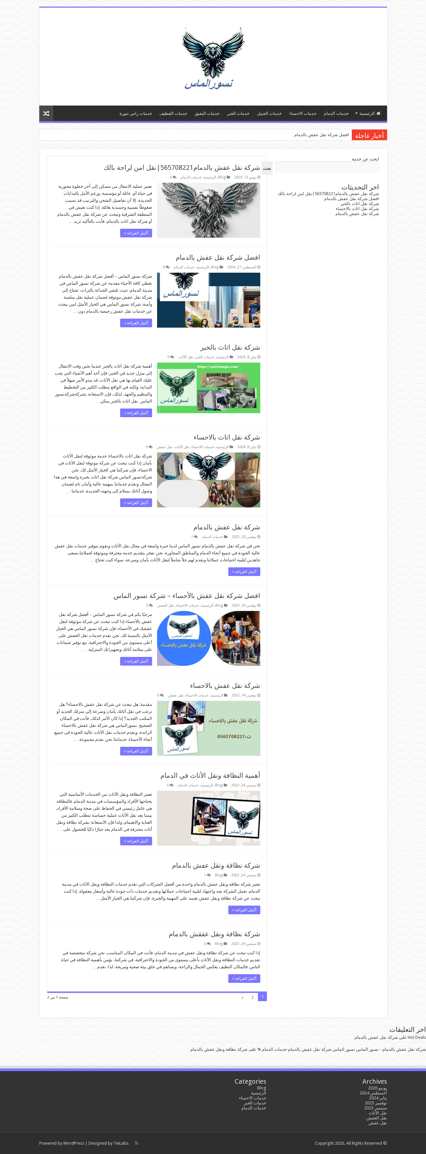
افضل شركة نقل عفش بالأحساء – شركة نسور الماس (186, 596)
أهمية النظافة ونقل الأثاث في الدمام (210, 775)
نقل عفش (164, 447)
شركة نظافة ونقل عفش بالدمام (216, 865)
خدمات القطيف (173, 113)
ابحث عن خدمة (365, 158)
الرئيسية (367, 113)
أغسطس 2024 (373, 1092)
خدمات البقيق (207, 113)
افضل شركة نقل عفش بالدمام (321, 134)
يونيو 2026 (377, 1087)
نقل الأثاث (185, 357)
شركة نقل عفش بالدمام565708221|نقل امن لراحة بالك (182, 167)
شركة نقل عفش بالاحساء (225, 686)
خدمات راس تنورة (135, 113)
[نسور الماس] (213, 55)
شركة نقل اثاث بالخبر (230, 347)
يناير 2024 (378, 1097)
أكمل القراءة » (136, 233)
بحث (267, 168)
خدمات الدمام (336, 113)
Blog (222, 177)
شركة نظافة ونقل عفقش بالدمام (214, 934)
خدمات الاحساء (303, 113)
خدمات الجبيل (269, 113)
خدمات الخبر (238, 113)
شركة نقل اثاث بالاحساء (227, 437)
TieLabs (120, 1143)
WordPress (73, 1143)
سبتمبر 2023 (375, 1107)
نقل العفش (165, 605)
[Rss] (136, 1143)
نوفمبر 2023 (376, 1102)
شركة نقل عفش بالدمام (226, 527)
